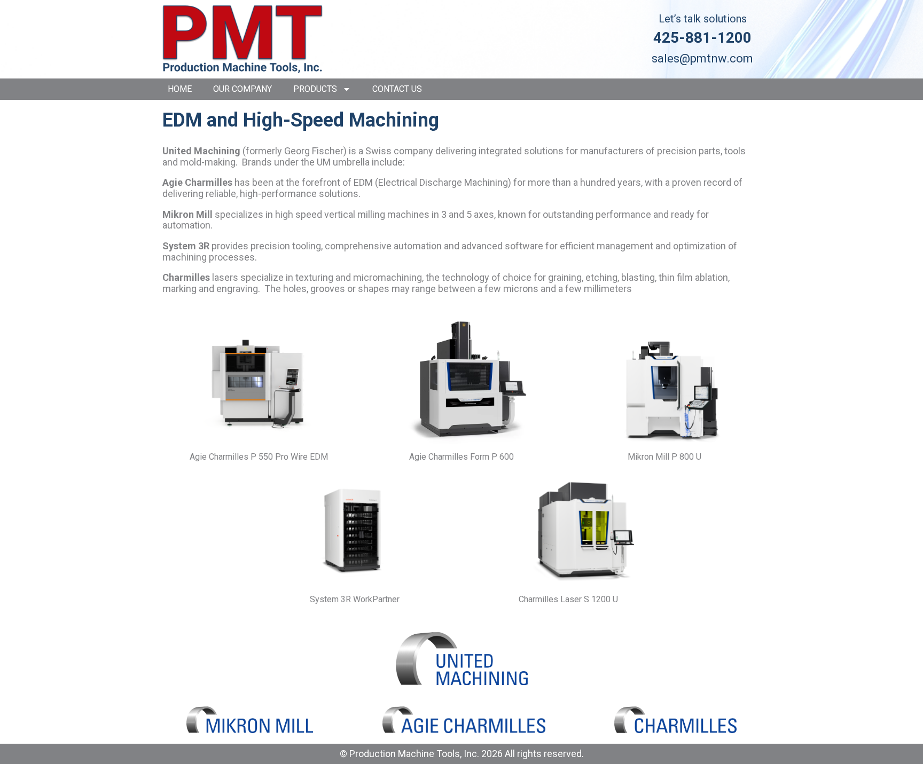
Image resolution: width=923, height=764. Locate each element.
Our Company (242, 89)
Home (180, 89)
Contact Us (397, 89)
